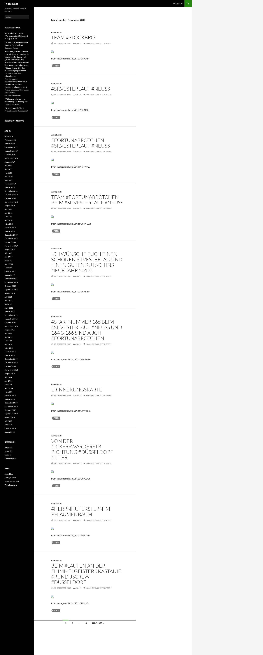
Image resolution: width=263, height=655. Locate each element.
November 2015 (11, 319)
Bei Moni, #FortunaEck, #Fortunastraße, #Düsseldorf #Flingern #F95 (16, 36)
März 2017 (9, 268)
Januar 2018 (10, 231)
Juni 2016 (8, 300)
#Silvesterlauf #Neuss (80, 89)
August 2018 (10, 206)
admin (78, 43)
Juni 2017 (8, 257)
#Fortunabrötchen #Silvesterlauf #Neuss (80, 143)
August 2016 (10, 293)
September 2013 (11, 414)
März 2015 (9, 348)
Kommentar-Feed (12, 481)
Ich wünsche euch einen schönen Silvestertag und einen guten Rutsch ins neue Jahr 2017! (86, 262)
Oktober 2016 (10, 286)
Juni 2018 (8, 213)
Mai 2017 (8, 260)
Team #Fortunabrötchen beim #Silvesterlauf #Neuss (87, 200)
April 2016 (9, 308)
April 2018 (9, 220)
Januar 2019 (10, 187)
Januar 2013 (10, 432)
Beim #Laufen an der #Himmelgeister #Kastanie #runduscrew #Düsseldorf (86, 574)
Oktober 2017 (10, 242)
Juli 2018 (8, 209)
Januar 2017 (10, 275)
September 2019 (11, 158)
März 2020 (9, 136)
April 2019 (9, 176)
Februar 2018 (10, 227)
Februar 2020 (10, 140)
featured (8, 455)
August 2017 (10, 249)
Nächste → (98, 623)
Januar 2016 (10, 311)
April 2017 (9, 264)
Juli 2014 (8, 377)
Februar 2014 (10, 395)
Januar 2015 (10, 355)
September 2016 (11, 289)
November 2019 (11, 151)
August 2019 (10, 162)
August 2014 (10, 373)
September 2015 (11, 326)
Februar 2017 (10, 271)
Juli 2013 (8, 421)
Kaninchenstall (10, 458)
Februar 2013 (10, 428)
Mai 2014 (8, 384)
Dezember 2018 (11, 191)
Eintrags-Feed (10, 477)
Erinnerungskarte (76, 389)
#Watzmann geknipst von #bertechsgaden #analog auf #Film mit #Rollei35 (16, 102)
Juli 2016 (8, 297)
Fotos (56, 66)
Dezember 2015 (11, 315)
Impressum (177, 4)
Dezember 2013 (11, 403)
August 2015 (10, 330)
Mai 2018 (8, 216)
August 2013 (10, 417)
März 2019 (9, 180)
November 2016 (11, 282)
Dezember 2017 (11, 235)
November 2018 (11, 195)
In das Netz (11, 3)
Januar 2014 (10, 399)
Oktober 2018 (10, 198)
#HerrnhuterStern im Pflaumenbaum (80, 511)
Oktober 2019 (10, 154)
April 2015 (9, 344)
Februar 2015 (10, 352)
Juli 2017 (8, 253)
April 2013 (9, 425)
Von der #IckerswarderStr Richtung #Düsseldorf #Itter (82, 449)
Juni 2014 (8, 381)
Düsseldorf (9, 451)
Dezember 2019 (11, 147)
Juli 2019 (8, 165)
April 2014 (9, 388)
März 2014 (9, 392)
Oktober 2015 (10, 322)
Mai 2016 (8, 304)
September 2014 (11, 370)
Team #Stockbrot (74, 37)
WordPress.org (11, 485)
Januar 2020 (10, 143)
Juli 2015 (8, 333)
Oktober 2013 (10, 410)
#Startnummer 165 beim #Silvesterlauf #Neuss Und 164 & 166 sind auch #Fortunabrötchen (86, 330)
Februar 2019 (10, 184)
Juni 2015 (8, 337)
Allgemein (56, 32)
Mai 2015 (8, 341)
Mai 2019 (8, 173)
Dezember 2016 (11, 279)
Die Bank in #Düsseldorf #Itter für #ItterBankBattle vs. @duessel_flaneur (17, 45)
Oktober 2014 (10, 366)
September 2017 (11, 246)
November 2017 (11, 238)
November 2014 (11, 362)
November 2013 (11, 406)
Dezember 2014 (11, 359)
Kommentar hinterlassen (98, 43)
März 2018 (9, 224)
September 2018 (11, 202)
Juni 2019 (8, 169)
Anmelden (9, 474)
